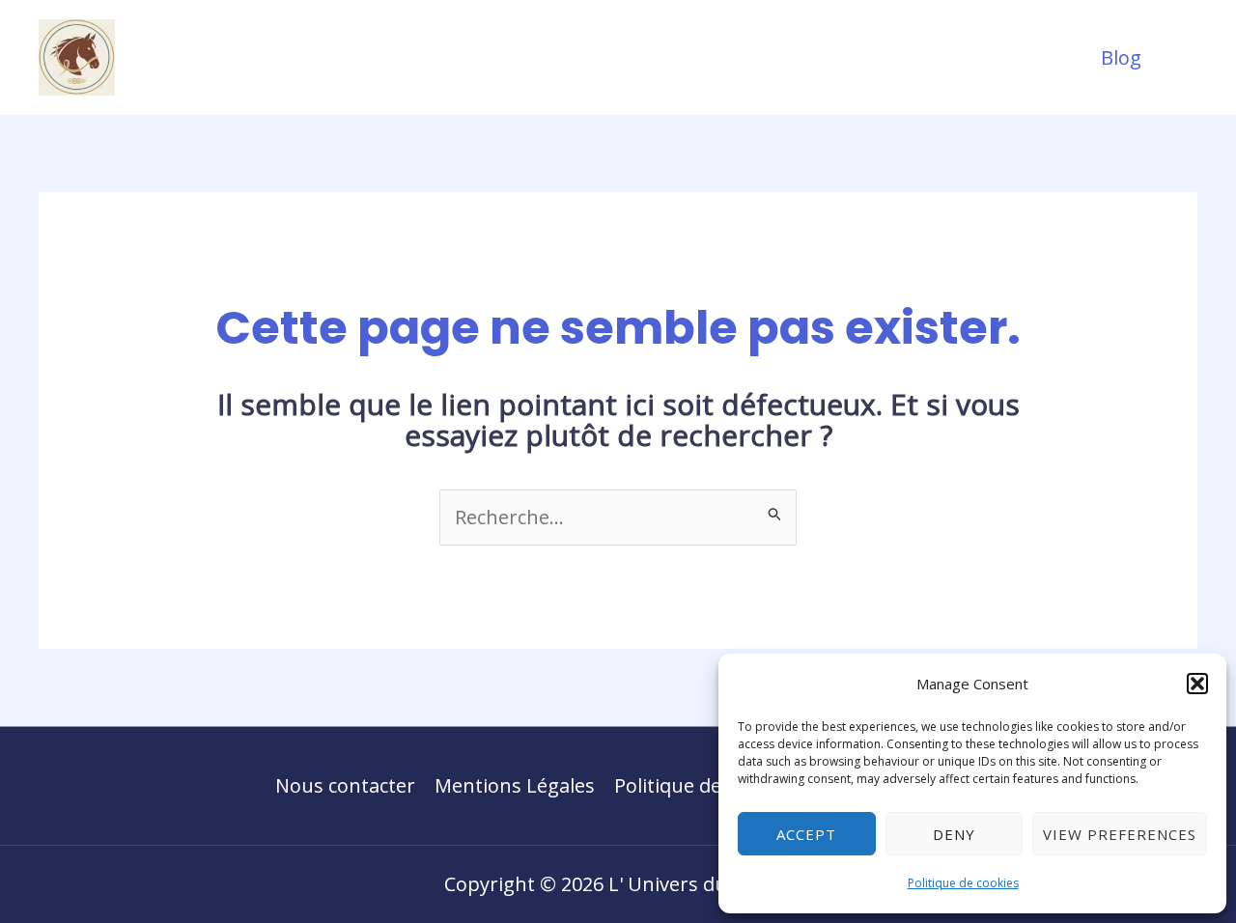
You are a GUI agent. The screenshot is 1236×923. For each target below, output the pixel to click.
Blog (1121, 57)
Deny (954, 834)
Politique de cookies (963, 883)
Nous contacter (345, 785)
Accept (806, 834)
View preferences (1119, 834)
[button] (1197, 683)
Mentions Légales (515, 785)
